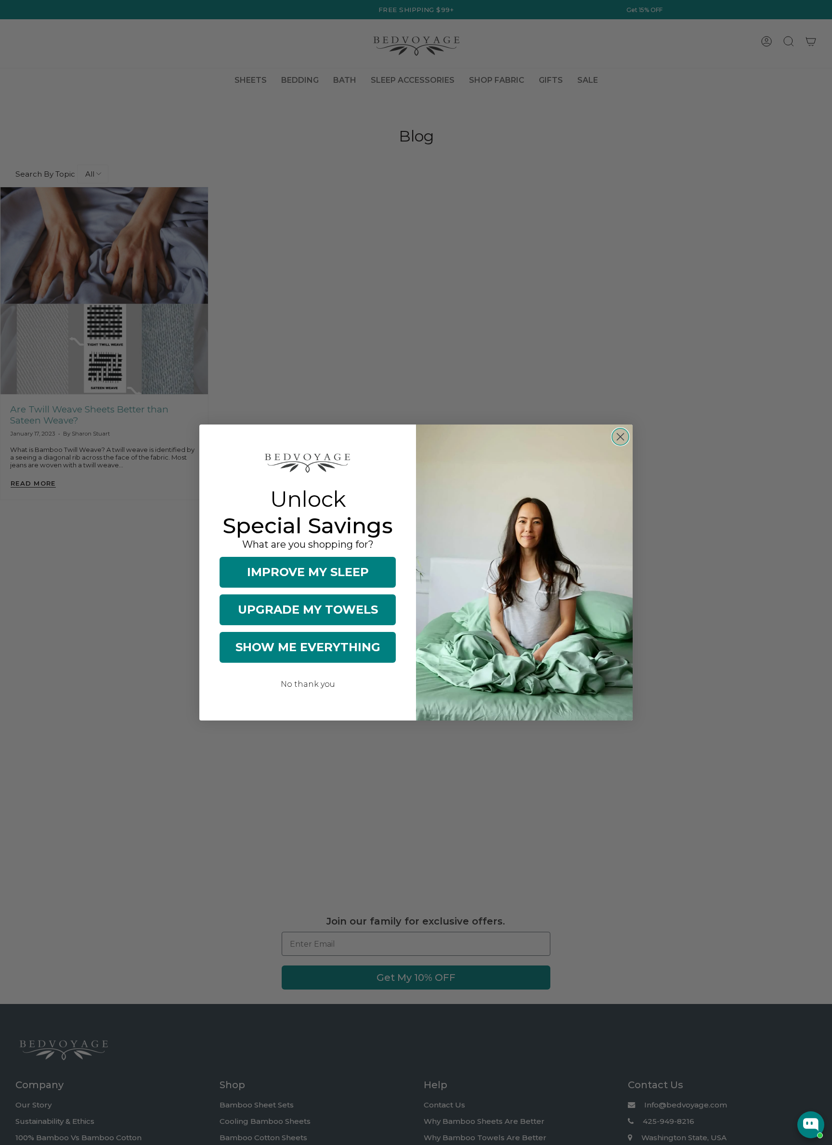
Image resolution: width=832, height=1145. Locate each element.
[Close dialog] (620, 436)
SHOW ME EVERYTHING (307, 647)
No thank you (308, 684)
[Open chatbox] (810, 1124)
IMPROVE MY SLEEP (308, 572)
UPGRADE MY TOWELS (308, 610)
